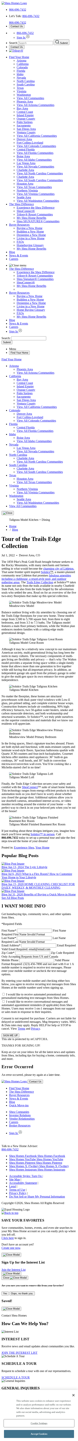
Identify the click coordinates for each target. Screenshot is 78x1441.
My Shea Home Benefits (31, 217)
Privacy (35, 1028)
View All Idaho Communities (34, 159)
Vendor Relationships (22, 1118)
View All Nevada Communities (35, 166)
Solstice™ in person (42, 834)
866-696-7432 (17, 9)
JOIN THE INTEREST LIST (19, 1352)
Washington (24, 94)
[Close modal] (11, 1255)
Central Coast (25, 111)
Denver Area (24, 139)
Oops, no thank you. (22, 1293)
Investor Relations (20, 1115)
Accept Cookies (39, 1433)
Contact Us (17, 26)
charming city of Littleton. (58, 568)
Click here (8, 1238)
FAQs (20, 241)
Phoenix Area (25, 101)
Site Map (14, 1179)
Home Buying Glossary (31, 309)
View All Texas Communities (34, 187)
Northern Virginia (27, 190)
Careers (13, 258)
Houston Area (25, 183)
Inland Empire (25, 115)
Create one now (11, 1247)
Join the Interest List (14, 1269)
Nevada (21, 77)
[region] (39, 1415)
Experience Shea (24, 847)
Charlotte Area (25, 170)
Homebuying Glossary (30, 245)
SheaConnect (30, 787)
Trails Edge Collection (40, 582)
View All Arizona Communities (35, 105)
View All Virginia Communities (36, 194)
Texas (20, 87)
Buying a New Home (29, 228)
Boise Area (23, 156)
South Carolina (26, 84)
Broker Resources (19, 1125)
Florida (21, 70)
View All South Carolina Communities (40, 180)
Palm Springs (25, 122)
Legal (12, 1186)
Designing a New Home (31, 235)
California (23, 64)
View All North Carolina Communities (40, 173)
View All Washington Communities (38, 200)
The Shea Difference (21, 204)
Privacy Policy (18, 1193)
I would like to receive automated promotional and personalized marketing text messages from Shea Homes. (35, 996)
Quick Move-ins (19, 1105)
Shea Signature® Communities (35, 279)
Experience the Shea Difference (36, 207)
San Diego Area (26, 129)
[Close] (8, 513)
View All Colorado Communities (36, 146)
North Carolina (26, 81)
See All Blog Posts (13, 897)
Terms (21, 1028)
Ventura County (26, 132)
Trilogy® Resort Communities (35, 214)
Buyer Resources (19, 224)
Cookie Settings (39, 1423)
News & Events (18, 255)
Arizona (21, 60)
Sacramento (24, 125)
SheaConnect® (26, 211)
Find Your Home (19, 57)
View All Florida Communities (35, 152)
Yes (5, 1293)
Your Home (42, 847)
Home (12, 526)
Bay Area (22, 108)
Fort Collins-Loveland (30, 142)
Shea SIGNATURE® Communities (38, 221)
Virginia (21, 91)
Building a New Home (30, 231)
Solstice (45, 572)
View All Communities (30, 98)
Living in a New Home (30, 238)
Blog (12, 252)
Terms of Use (17, 1189)
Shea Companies (19, 1111)
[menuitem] (46, 207)
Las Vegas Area (26, 163)
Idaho (20, 74)
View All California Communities (37, 135)
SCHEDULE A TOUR (16, 1377)
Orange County (26, 118)
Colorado (22, 67)
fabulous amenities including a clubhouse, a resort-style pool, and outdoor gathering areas (36, 579)
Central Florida (26, 149)
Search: (6, 338)
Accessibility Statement (23, 1182)
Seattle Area (24, 197)
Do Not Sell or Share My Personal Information (37, 1196)
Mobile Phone (38, 967)
